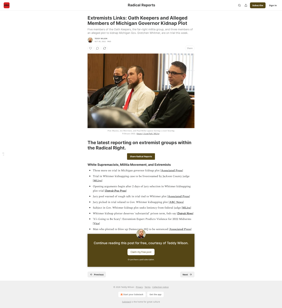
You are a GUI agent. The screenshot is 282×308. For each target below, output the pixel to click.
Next (185, 274)
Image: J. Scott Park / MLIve (148, 133)
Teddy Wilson (101, 39)
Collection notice (160, 287)
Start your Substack (133, 294)
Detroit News (185, 213)
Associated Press (171, 170)
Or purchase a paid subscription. (141, 259)
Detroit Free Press (115, 191)
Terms (148, 287)
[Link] (83, 145)
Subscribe (257, 5)
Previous (99, 274)
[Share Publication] (246, 5)
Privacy (139, 287)
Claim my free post (141, 252)
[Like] (90, 48)
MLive (98, 181)
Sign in (273, 5)
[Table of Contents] (3, 154)
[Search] (239, 5)
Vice (96, 223)
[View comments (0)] (97, 48)
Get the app (155, 294)
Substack (126, 301)
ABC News (176, 202)
